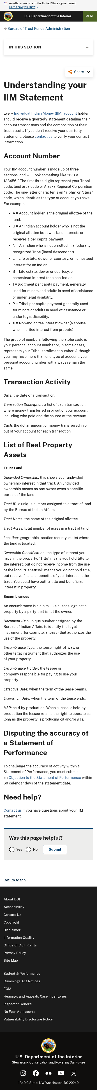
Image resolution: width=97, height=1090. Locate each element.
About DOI (12, 899)
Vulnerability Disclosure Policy (28, 1019)
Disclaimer (12, 930)
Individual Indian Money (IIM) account (45, 113)
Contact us (13, 810)
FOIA (8, 989)
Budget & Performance (22, 973)
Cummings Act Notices (22, 981)
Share (79, 72)
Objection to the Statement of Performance (45, 777)
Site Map (11, 960)
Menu (89, 16)
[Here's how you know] (48, 5)
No (35, 849)
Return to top (15, 880)
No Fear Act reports (19, 1012)
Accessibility (14, 907)
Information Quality (19, 937)
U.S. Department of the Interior (47, 16)
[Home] (8, 16)
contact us (43, 136)
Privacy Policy (15, 953)
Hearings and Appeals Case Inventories (35, 996)
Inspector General (18, 1004)
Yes (19, 849)
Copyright (11, 922)
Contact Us (12, 915)
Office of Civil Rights (20, 945)
